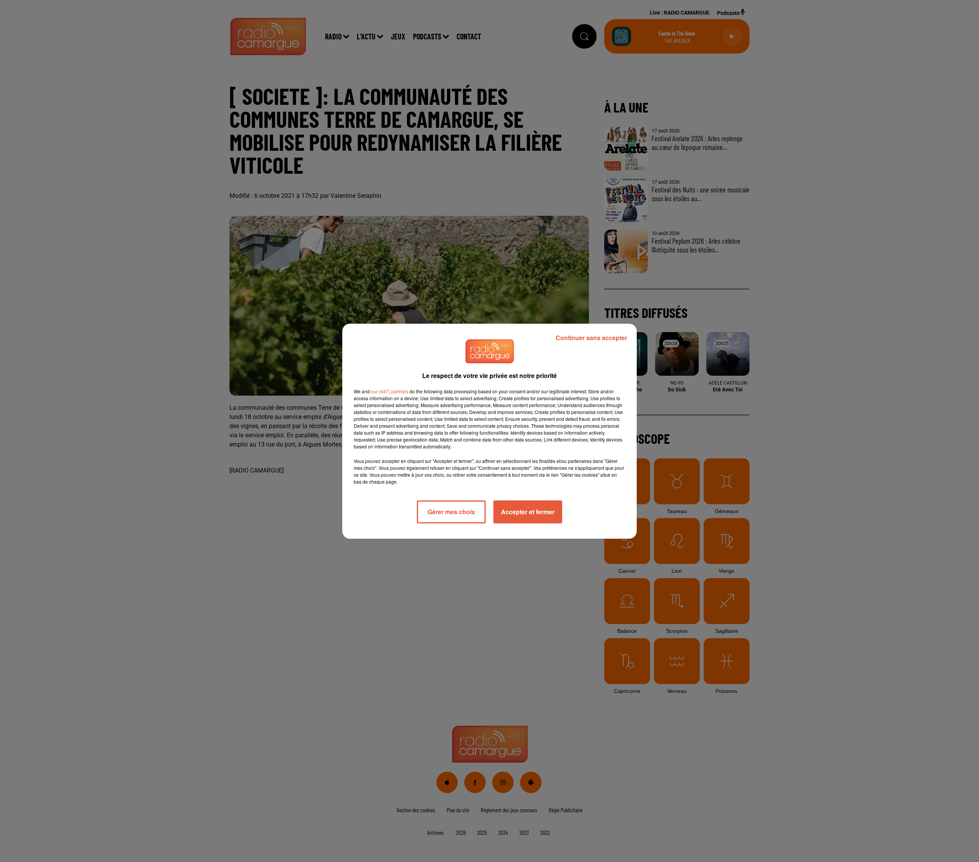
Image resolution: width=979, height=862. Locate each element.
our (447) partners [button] (389, 391)
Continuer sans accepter (591, 337)
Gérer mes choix (451, 511)
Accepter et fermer (528, 511)
